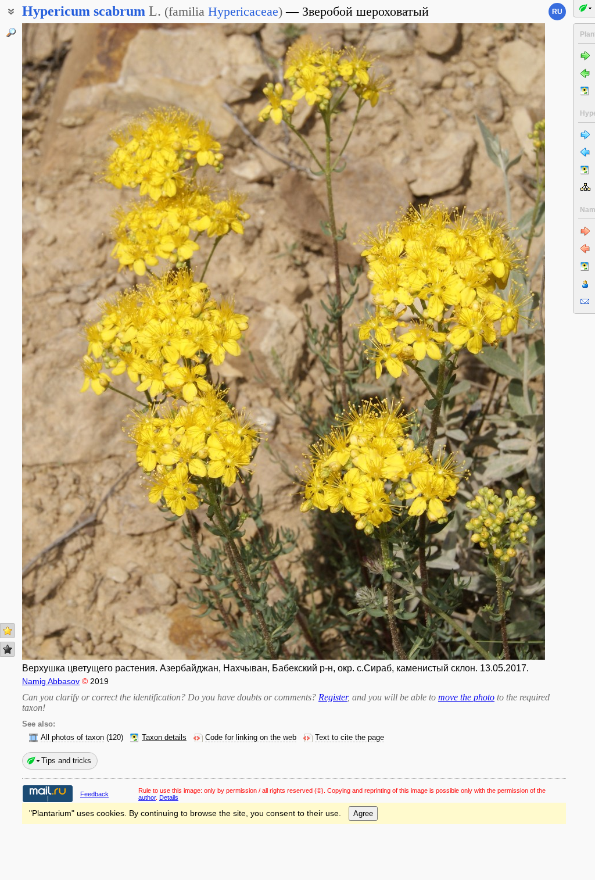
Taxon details (164, 738)
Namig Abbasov (51, 681)
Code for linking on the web (250, 738)
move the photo (466, 697)
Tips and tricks (66, 760)
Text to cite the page (349, 738)
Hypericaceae (243, 11)
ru (557, 12)
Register (332, 697)
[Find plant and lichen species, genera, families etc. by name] (11, 32)
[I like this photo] (7, 630)
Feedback (94, 793)
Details (168, 797)
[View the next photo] (490, 341)
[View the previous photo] (77, 341)
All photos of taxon (72, 738)
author (147, 797)
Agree (363, 813)
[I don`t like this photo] (7, 649)
